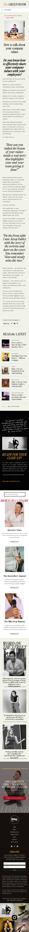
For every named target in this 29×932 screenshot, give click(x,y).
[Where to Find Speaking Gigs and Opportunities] (5, 396)
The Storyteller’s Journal (13, 15)
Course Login (19, 900)
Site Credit (13, 900)
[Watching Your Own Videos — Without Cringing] (5, 357)
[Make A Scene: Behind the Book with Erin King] (5, 370)
